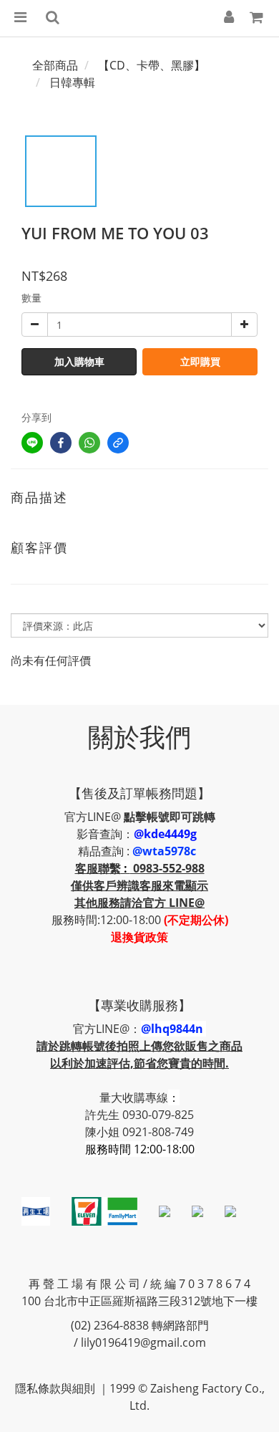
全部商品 (55, 65)
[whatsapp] (89, 442)
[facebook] (61, 442)
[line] (32, 442)
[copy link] (118, 442)
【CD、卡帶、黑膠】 (151, 65)
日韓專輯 (72, 82)
